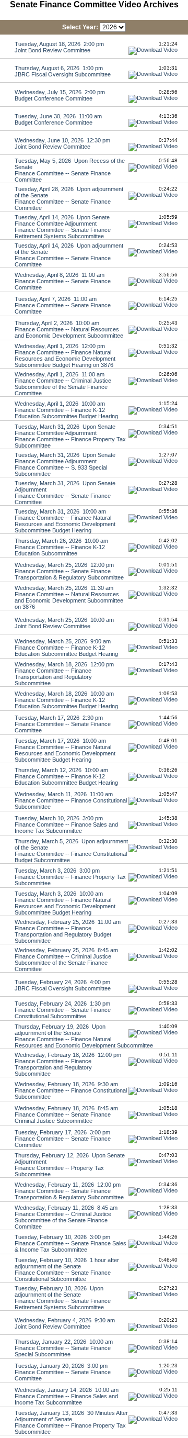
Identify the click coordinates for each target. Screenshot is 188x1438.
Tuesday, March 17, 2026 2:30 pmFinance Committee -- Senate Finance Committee (63, 724)
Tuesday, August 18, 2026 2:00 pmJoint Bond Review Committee (59, 47)
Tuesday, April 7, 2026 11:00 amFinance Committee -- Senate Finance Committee (63, 305)
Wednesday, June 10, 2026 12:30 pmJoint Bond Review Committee (62, 143)
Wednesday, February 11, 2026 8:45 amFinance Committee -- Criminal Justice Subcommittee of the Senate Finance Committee (66, 1217)
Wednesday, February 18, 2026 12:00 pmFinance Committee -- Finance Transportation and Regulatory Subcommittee (68, 1064)
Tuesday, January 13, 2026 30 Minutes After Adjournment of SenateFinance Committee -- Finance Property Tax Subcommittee (71, 1422)
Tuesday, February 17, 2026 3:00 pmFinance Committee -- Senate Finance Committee (63, 1138)
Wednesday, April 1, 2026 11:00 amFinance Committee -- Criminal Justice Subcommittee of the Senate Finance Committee (63, 383)
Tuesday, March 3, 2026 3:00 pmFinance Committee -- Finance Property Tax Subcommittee (70, 876)
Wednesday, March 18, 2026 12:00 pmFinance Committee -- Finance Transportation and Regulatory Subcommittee (64, 673)
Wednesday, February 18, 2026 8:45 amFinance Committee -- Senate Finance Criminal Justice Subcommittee (66, 1114)
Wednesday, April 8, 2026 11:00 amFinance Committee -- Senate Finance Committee (63, 281)
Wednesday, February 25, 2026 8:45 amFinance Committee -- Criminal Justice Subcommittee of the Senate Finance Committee (66, 959)
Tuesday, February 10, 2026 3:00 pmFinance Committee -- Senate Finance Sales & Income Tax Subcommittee (70, 1243)
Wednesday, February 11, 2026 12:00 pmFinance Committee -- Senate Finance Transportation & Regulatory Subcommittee (69, 1190)
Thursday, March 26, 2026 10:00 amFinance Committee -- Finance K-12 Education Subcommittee (61, 547)
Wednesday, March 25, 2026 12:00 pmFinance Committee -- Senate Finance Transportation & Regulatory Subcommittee (69, 571)
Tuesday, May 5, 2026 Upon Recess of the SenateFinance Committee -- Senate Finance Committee (70, 170)
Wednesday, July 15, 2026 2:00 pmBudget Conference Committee (60, 95)
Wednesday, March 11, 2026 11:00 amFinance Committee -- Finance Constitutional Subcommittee (71, 800)
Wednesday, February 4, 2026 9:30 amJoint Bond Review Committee (65, 1323)
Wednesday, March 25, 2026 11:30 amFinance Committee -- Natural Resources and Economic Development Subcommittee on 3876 (69, 597)
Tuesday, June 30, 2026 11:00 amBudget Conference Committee (58, 119)
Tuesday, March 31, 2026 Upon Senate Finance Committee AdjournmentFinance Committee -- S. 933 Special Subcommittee (65, 464)
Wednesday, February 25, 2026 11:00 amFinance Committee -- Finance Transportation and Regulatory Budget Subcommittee (68, 931)
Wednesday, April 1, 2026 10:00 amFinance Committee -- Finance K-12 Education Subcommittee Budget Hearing (66, 409)
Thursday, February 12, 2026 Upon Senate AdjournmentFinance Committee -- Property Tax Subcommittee (70, 1164)
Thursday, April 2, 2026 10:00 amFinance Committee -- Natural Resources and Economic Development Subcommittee (69, 329)
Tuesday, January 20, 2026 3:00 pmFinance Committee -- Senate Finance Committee (63, 1372)
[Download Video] (153, 50)
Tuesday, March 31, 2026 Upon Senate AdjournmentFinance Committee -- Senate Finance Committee (65, 492)
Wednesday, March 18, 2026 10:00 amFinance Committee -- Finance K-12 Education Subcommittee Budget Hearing (66, 699)
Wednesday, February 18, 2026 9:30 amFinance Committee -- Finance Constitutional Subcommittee (71, 1090)
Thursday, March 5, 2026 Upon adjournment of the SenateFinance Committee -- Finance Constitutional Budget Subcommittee (71, 850)
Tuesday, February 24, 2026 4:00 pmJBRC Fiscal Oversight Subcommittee (63, 985)
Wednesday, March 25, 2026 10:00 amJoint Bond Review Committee (64, 623)
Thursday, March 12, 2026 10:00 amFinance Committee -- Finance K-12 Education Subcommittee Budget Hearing (66, 776)
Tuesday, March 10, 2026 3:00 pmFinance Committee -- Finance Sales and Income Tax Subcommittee (66, 824)
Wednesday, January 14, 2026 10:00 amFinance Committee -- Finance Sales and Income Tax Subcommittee (67, 1396)
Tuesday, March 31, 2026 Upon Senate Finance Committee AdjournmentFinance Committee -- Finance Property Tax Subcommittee (70, 436)
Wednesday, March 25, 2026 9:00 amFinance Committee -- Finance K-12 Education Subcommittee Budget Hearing (66, 647)
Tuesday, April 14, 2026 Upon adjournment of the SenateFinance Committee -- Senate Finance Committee (69, 254)
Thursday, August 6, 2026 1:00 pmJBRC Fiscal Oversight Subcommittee (63, 71)
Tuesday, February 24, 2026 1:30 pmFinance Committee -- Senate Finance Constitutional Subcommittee (63, 1009)
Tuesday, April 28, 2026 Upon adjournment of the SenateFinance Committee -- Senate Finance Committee (69, 198)
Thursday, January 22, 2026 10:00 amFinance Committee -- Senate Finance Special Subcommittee (64, 1348)
